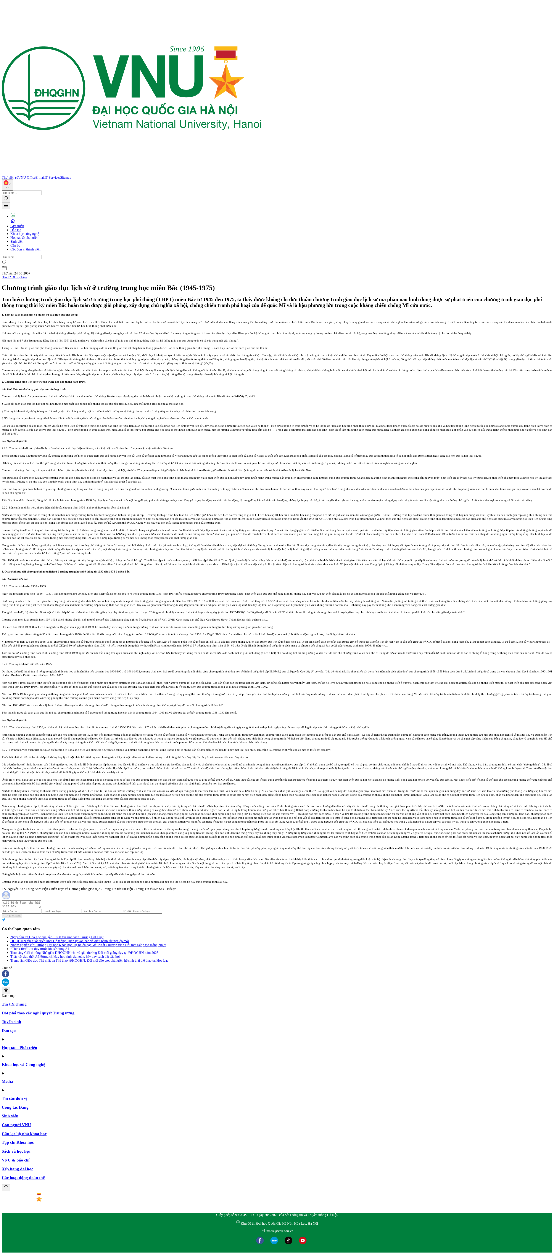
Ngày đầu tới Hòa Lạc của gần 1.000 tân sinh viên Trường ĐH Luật (56, 937)
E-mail (40, 177)
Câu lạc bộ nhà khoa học (24, 1133)
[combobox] (7, 185)
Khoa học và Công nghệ (23, 1064)
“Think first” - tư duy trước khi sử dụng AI (39, 949)
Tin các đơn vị (14, 1098)
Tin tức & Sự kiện (14, 277)
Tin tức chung (14, 1004)
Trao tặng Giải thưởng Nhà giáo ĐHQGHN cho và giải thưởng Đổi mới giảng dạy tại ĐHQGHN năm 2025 (84, 952)
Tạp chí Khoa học (18, 1142)
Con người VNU (16, 1125)
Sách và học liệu (16, 1151)
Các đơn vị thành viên (25, 249)
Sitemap (65, 177)
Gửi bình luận (12, 916)
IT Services (52, 177)
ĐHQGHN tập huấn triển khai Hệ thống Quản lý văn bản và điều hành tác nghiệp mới (69, 941)
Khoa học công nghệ (24, 234)
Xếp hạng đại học (17, 1169)
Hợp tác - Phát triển (19, 1047)
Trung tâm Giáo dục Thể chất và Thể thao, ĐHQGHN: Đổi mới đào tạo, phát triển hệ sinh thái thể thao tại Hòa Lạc (89, 960)
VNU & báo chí (15, 1160)
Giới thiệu (17, 226)
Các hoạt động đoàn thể (23, 1177)
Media (7, 1081)
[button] (277, 974)
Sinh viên (16, 241)
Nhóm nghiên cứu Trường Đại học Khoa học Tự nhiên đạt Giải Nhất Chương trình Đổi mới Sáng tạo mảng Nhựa (88, 945)
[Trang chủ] (131, 173)
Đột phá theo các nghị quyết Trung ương (38, 1013)
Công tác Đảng (15, 1107)
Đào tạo (15, 230)
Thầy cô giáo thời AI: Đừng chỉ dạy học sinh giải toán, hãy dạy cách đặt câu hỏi (65, 956)
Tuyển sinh (11, 1021)
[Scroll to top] (6, 1187)
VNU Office (26, 177)
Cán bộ (15, 245)
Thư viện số (10, 177)
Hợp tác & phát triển (24, 237)
